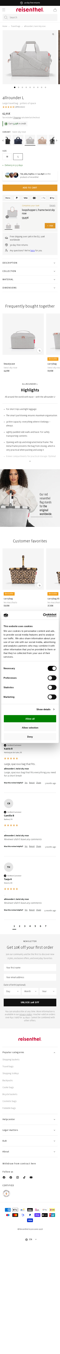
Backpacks (7, 1080)
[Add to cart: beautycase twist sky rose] (39, 350)
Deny (30, 736)
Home (4, 26)
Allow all (30, 718)
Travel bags (15, 26)
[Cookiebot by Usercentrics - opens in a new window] (43, 615)
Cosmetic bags (9, 1101)
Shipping (17, 118)
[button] (4, 10)
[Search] (6, 17)
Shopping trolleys (10, 1073)
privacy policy (25, 1014)
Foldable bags (9, 1108)
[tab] (14, 87)
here (32, 250)
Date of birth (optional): (15, 985)
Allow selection (30, 727)
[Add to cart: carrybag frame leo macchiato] (39, 585)
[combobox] (30, 17)
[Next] (56, 140)
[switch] (52, 677)
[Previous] (3, 140)
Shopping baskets (11, 1059)
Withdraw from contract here (19, 1164)
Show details (43, 709)
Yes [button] (26, 783)
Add (50, 226)
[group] (30, 762)
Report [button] (32, 783)
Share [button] (38, 783)
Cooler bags (8, 1087)
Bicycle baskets (9, 1094)
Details (52, 206)
